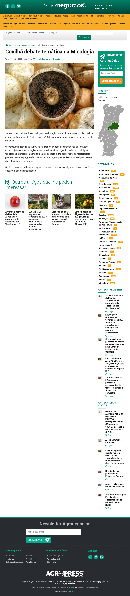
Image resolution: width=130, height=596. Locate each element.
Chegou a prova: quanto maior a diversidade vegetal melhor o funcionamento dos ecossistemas (114, 456)
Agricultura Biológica (28, 19)
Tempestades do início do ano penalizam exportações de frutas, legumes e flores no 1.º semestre (114, 385)
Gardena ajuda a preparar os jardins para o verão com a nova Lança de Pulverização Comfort (61, 218)
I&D (92, 16)
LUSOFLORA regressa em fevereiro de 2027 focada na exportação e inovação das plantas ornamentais (37, 220)
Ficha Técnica (31, 562)
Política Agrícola (10, 19)
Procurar (85, 37)
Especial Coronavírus (109, 209)
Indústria (111, 16)
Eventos (121, 24)
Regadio (66, 24)
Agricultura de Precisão (24, 24)
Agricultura (104, 171)
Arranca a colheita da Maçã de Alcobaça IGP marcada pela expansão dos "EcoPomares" (14, 218)
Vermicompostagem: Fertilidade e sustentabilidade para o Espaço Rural (115, 499)
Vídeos (102, 279)
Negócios (95, 24)
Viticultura (7, 16)
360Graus (71, 592)
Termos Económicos (39, 32)
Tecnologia (100, 16)
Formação (7, 27)
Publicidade (30, 559)
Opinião (120, 16)
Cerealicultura (20, 16)
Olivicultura (42, 24)
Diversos (103, 205)
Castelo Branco (28, 45)
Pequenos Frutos (53, 16)
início (10, 45)
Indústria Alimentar (80, 24)
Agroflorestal (82, 16)
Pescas (102, 265)
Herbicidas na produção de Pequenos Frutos (114, 473)
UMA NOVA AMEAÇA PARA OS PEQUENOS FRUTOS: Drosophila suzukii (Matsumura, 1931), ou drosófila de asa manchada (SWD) (114, 421)
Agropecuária (69, 16)
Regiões (9, 32)
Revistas (99, 5)
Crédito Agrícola (108, 24)
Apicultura (7, 24)
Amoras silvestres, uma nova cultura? (114, 485)
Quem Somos (101, 8)
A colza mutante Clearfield (113, 441)
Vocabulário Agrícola (22, 32)
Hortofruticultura (36, 16)
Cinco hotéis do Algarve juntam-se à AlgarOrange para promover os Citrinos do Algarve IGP (84, 218)
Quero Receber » (111, 80)
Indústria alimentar (107, 241)
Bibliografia (53, 32)
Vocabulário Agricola (55, 556)
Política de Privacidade (14, 562)
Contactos (108, 5)
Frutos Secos (55, 24)
